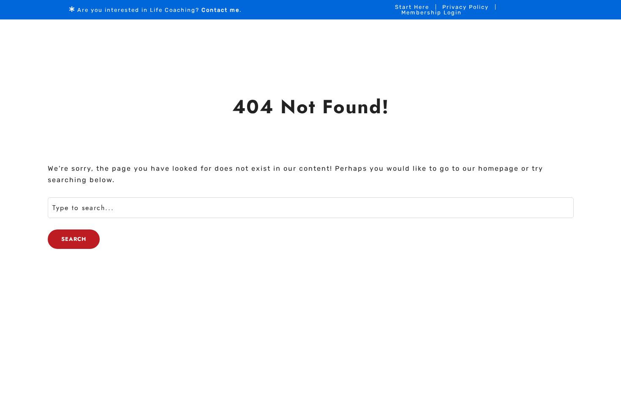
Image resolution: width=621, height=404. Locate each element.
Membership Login (431, 12)
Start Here (412, 7)
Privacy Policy (465, 7)
